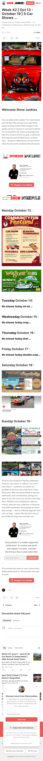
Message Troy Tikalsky (23, 185)
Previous (9, 605)
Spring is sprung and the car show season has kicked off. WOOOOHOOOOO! (15, 682)
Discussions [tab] (19, 648)
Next (35, 605)
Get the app (32, 751)
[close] (36, 686)
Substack (10, 756)
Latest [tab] (10, 648)
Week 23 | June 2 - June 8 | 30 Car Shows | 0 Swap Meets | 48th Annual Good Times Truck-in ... (16, 657)
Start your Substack (15, 751)
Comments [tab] (7, 620)
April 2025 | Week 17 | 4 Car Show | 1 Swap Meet (14, 676)
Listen (38, 32)
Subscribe (30, 3)
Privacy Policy (25, 737)
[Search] (39, 648)
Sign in (38, 3)
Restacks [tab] (16, 620)
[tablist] (11, 620)
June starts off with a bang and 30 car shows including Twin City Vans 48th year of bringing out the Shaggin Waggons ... (16, 663)
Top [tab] (4, 648)
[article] (21, 662)
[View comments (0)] (11, 38)
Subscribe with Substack (23, 728)
